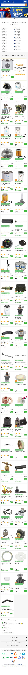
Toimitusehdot (19, 664)
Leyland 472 (4, 48)
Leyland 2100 (4, 28)
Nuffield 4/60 (17, 46)
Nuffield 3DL (17, 45)
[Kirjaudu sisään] (21, 1)
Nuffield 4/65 (17, 48)
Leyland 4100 (4, 45)
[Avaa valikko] (1, 2)
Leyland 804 (17, 35)
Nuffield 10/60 (18, 40)
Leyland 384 (4, 43)
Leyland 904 (17, 37)
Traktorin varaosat (8, 18)
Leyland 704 (17, 32)
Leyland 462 (4, 46)
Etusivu (2, 18)
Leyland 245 (4, 29)
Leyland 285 (4, 40)
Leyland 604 (17, 29)
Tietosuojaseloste (5, 666)
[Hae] (26, 5)
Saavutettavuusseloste (14, 666)
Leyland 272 (4, 37)
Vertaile (12, 74)
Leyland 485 (4, 51)
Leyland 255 (4, 32)
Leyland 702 (17, 31)
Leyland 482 (4, 49)
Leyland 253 (4, 31)
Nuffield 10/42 (18, 38)
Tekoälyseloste (23, 666)
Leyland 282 (4, 38)
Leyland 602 (17, 28)
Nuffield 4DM (17, 49)
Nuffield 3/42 (17, 41)
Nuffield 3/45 (17, 43)
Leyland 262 (4, 34)
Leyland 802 (17, 34)
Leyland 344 (4, 41)
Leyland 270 (4, 35)
